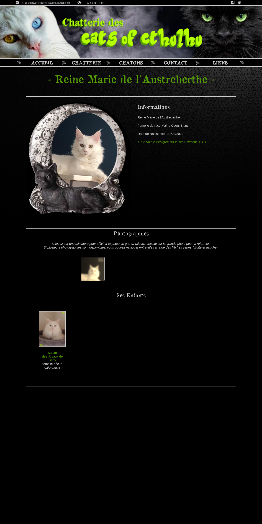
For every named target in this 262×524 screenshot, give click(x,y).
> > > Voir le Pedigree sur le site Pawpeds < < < (172, 142)
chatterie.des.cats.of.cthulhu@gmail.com (47, 2)
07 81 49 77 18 (95, 2)
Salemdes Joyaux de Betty (52, 356)
